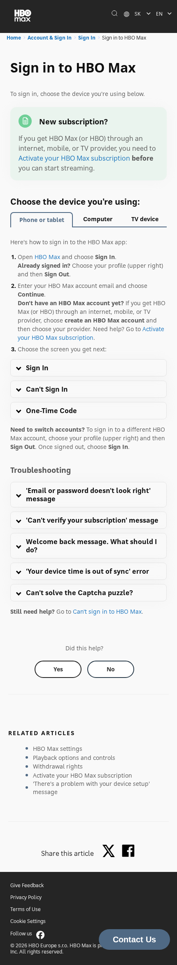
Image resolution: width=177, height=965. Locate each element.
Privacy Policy (26, 897)
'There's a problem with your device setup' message (91, 788)
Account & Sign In (50, 37)
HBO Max (47, 257)
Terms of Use (25, 909)
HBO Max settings (57, 748)
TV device (144, 219)
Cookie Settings (28, 921)
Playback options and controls (74, 758)
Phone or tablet (41, 220)
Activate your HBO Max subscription (74, 158)
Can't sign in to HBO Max (107, 611)
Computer (97, 219)
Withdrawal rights (58, 766)
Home (14, 37)
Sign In (86, 37)
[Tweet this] (110, 851)
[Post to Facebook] (128, 850)
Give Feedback (27, 885)
